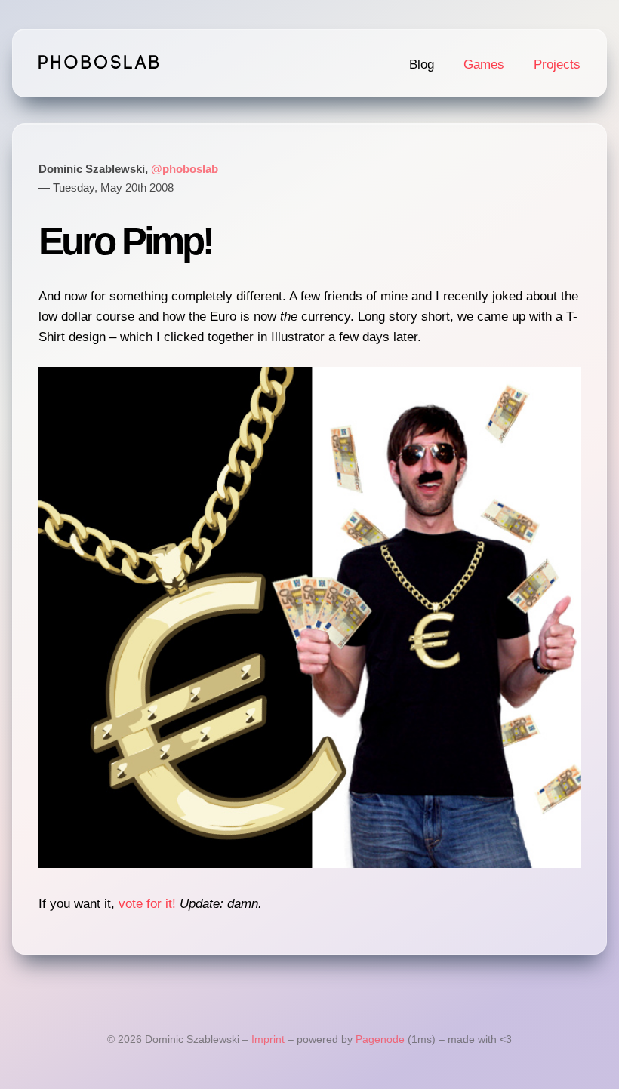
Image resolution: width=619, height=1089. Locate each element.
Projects (557, 64)
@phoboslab (184, 168)
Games (483, 64)
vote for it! (147, 904)
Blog (421, 64)
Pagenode (380, 1039)
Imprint (268, 1039)
